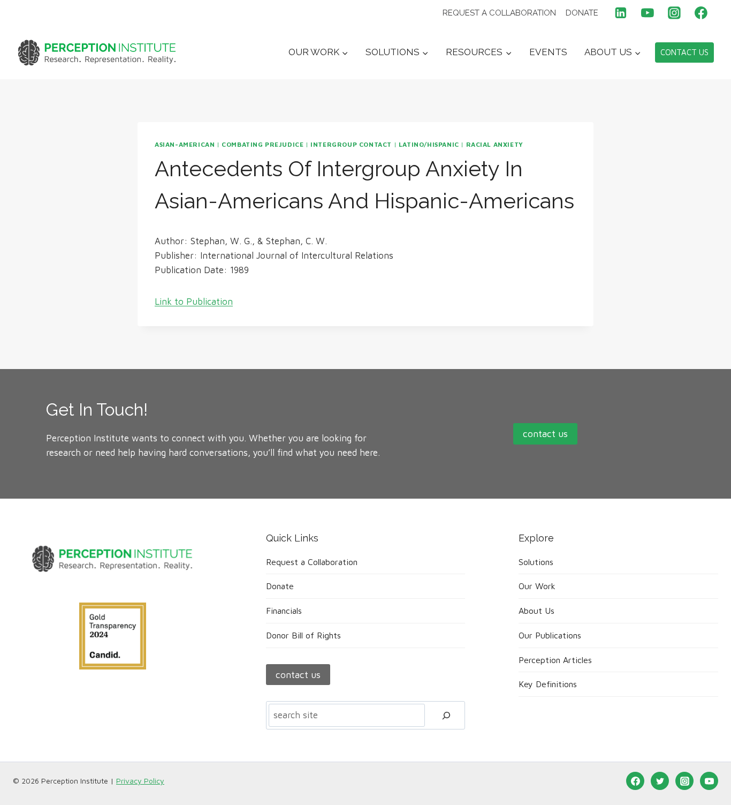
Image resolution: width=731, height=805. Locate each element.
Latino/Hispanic (429, 144)
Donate (582, 13)
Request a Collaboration (499, 13)
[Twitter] (660, 781)
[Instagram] (674, 13)
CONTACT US (684, 52)
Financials (284, 610)
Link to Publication (194, 301)
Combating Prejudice (262, 144)
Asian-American (185, 144)
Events (548, 52)
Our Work (537, 586)
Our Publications (550, 635)
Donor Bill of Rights (303, 635)
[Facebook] (701, 13)
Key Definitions (548, 684)
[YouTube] (647, 13)
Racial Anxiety (494, 144)
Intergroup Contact (351, 144)
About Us (536, 610)
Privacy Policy (140, 780)
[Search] (446, 715)
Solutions (536, 562)
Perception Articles (555, 660)
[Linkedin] (621, 13)
